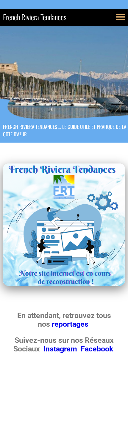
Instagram (61, 349)
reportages (71, 324)
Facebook (97, 349)
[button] (120, 16)
